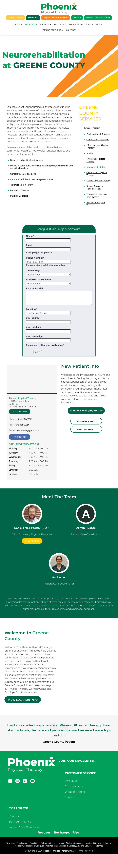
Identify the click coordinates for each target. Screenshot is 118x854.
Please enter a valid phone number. (46, 265)
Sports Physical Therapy (98, 180)
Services (45, 24)
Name (30, 236)
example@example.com (39, 252)
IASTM (89, 153)
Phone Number (35, 257)
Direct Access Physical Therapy (97, 146)
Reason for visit (35, 288)
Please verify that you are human (45, 345)
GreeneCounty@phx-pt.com (28, 430)
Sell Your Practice (20, 821)
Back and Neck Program (98, 134)
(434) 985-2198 (24, 419)
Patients (59, 24)
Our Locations (74, 786)
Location (31, 309)
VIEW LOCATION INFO (23, 699)
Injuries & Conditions (81, 24)
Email (29, 245)
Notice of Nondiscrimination (99, 843)
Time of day (33, 270)
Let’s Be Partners (52, 30)
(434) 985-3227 (21, 424)
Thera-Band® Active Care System (96, 195)
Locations (31, 24)
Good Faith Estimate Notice (42, 843)
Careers (14, 816)
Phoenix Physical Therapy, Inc (57, 851)
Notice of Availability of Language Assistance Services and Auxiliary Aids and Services (53, 846)
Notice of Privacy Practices (70, 843)
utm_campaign (34, 336)
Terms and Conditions (16, 843)
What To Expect (75, 791)
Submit (37, 352)
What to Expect (86, 429)
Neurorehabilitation (96, 167)
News (99, 24)
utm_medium (33, 327)
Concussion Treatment (97, 139)
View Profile (32, 541)
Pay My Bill (72, 781)
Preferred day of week (39, 279)
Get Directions (19, 411)
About (18, 24)
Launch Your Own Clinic (24, 827)
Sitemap (99, 846)
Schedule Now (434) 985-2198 (86, 410)
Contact (71, 30)
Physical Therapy (91, 128)
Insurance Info (86, 421)
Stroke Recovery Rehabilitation (94, 187)
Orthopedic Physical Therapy (96, 173)
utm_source (33, 317)
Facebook (20, 437)
